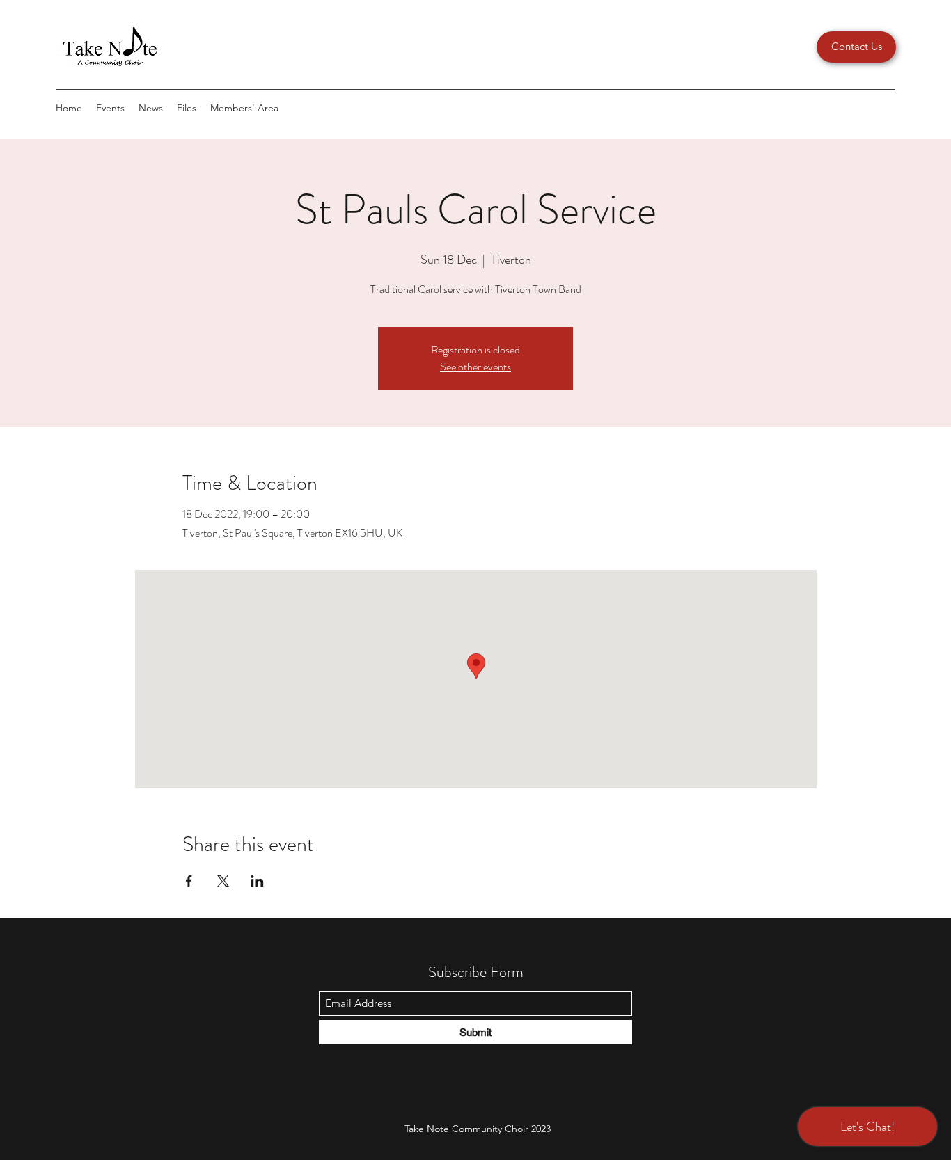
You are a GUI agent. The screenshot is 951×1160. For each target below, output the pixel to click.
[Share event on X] (223, 881)
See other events (475, 366)
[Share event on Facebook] (189, 881)
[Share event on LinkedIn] (257, 881)
